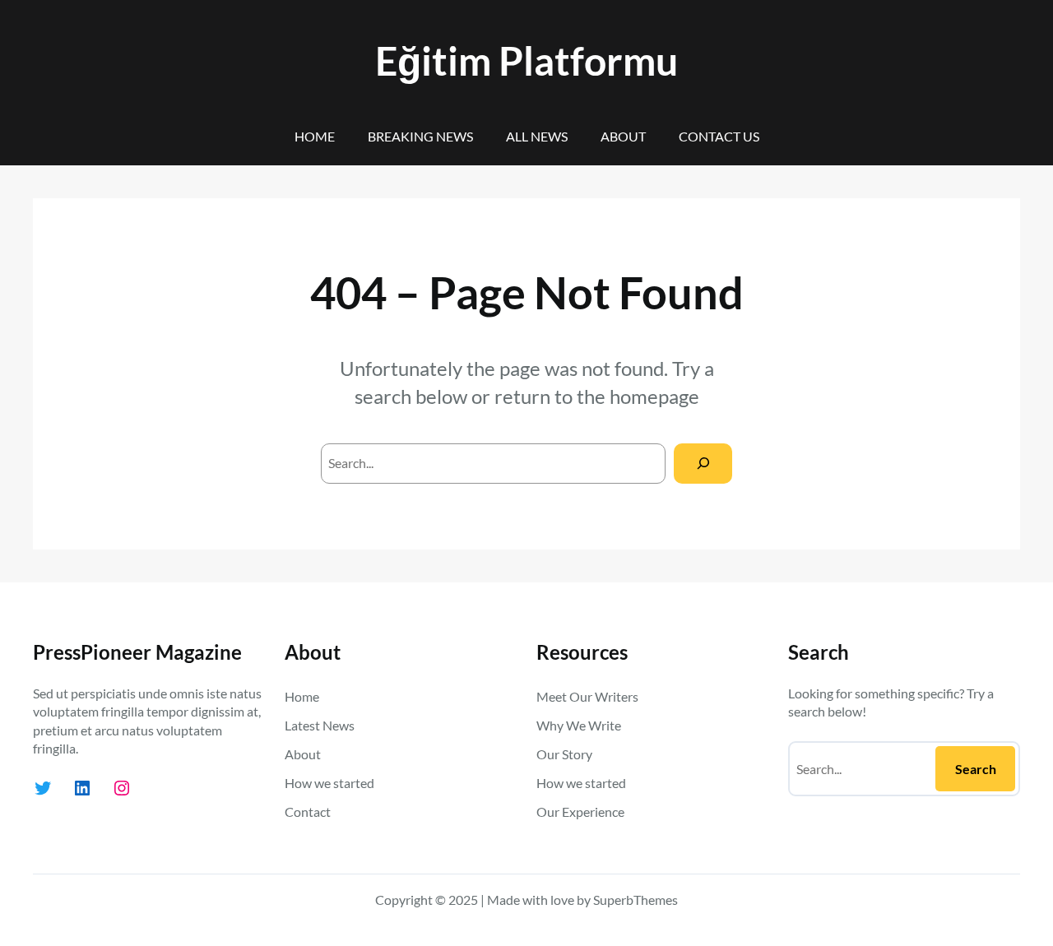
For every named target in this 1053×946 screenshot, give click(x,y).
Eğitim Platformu (526, 60)
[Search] (703, 463)
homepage (654, 396)
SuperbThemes (635, 899)
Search (975, 769)
